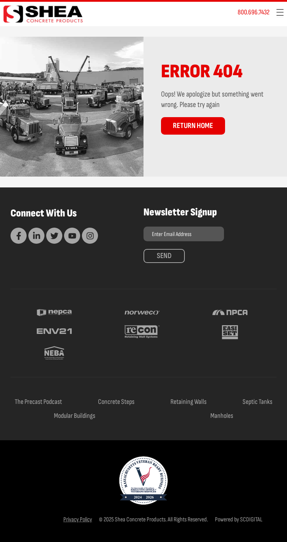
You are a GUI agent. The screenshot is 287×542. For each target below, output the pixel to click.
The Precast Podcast (38, 402)
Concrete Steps (116, 402)
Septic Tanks (257, 402)
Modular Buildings (74, 416)
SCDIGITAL (251, 519)
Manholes (221, 416)
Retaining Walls (188, 402)
